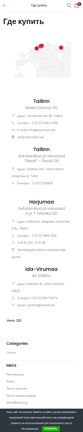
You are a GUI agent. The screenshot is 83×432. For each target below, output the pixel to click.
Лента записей (16, 388)
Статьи (11, 352)
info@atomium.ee (41, 130)
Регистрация (15, 374)
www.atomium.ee (31, 137)
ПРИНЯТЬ (50, 428)
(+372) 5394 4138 (45, 123)
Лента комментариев (21, 395)
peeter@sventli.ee (41, 305)
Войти (10, 381)
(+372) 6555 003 (44, 236)
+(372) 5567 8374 (44, 298)
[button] (76, 5)
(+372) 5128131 (42, 183)
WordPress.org (16, 402)
